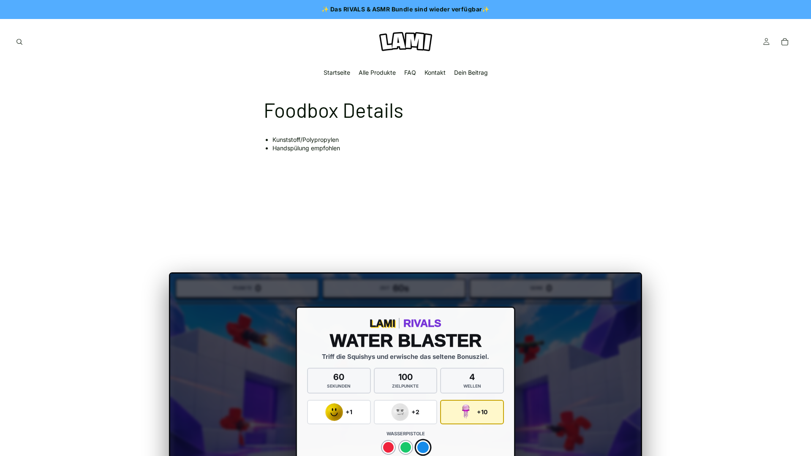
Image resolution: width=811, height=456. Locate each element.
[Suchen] (19, 42)
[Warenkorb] (785, 42)
